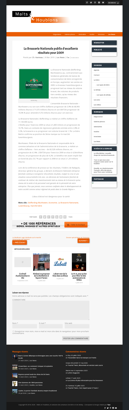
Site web (68, 323)
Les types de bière (103, 85)
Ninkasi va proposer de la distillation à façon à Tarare (41, 276)
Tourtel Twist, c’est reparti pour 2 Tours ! (83, 388)
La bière (64, 29)
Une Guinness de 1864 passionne (30, 382)
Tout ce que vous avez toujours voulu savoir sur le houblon (103, 162)
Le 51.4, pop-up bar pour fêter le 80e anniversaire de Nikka (79, 277)
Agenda (88, 29)
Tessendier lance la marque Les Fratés (82, 358)
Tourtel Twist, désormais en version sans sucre (85, 365)
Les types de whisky (104, 95)
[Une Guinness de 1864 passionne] (14, 383)
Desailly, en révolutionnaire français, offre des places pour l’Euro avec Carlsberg (103, 170)
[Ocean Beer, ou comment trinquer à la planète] (14, 367)
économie (53, 202)
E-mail (42, 323)
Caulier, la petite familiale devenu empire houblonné (37, 391)
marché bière (36, 206)
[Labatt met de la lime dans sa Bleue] (60, 262)
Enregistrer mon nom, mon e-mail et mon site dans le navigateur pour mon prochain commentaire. (50, 332)
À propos (55, 29)
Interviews (101, 34)
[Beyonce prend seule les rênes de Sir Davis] (14, 375)
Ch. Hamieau (37, 57)
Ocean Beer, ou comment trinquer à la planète (35, 366)
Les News (111, 34)
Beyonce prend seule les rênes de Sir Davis (34, 374)
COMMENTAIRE (18, 300)
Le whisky (76, 29)
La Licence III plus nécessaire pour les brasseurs (85, 380)
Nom (15, 323)
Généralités (82, 34)
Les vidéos (98, 29)
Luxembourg (23, 206)
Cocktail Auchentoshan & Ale (23, 276)
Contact (97, 75)
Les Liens (107, 29)
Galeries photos (70, 34)
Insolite (92, 34)
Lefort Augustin (74, 373)
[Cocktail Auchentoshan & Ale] (22, 262)
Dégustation (57, 34)
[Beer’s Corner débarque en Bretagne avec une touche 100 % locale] (14, 356)
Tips (108, 405)
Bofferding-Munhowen (38, 202)
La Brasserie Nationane (68, 202)
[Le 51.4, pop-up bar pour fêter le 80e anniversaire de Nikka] (79, 262)
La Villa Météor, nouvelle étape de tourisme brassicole (104, 154)
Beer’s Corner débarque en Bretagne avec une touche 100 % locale (40, 357)
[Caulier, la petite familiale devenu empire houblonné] (14, 391)
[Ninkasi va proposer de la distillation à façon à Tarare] (41, 262)
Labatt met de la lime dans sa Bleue (60, 275)
